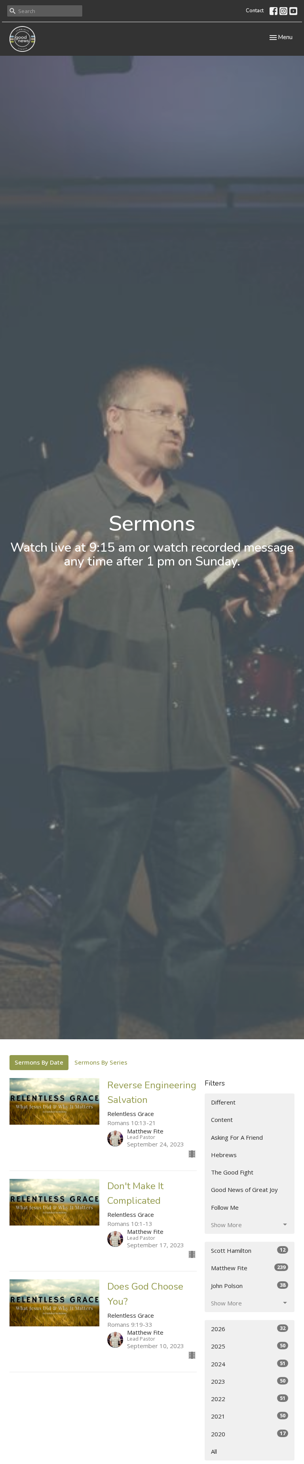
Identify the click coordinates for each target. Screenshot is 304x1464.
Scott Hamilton (248, 1250)
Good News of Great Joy (244, 1190)
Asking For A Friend (237, 1137)
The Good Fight (232, 1172)
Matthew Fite (248, 1268)
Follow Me (225, 1207)
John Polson (248, 1285)
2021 (248, 1416)
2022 (248, 1398)
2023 (248, 1381)
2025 (248, 1346)
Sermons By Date (39, 1062)
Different (223, 1102)
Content (222, 1120)
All (214, 1451)
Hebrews (224, 1155)
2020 (248, 1434)
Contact (255, 10)
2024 (248, 1364)
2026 (248, 1328)
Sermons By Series (100, 1062)
